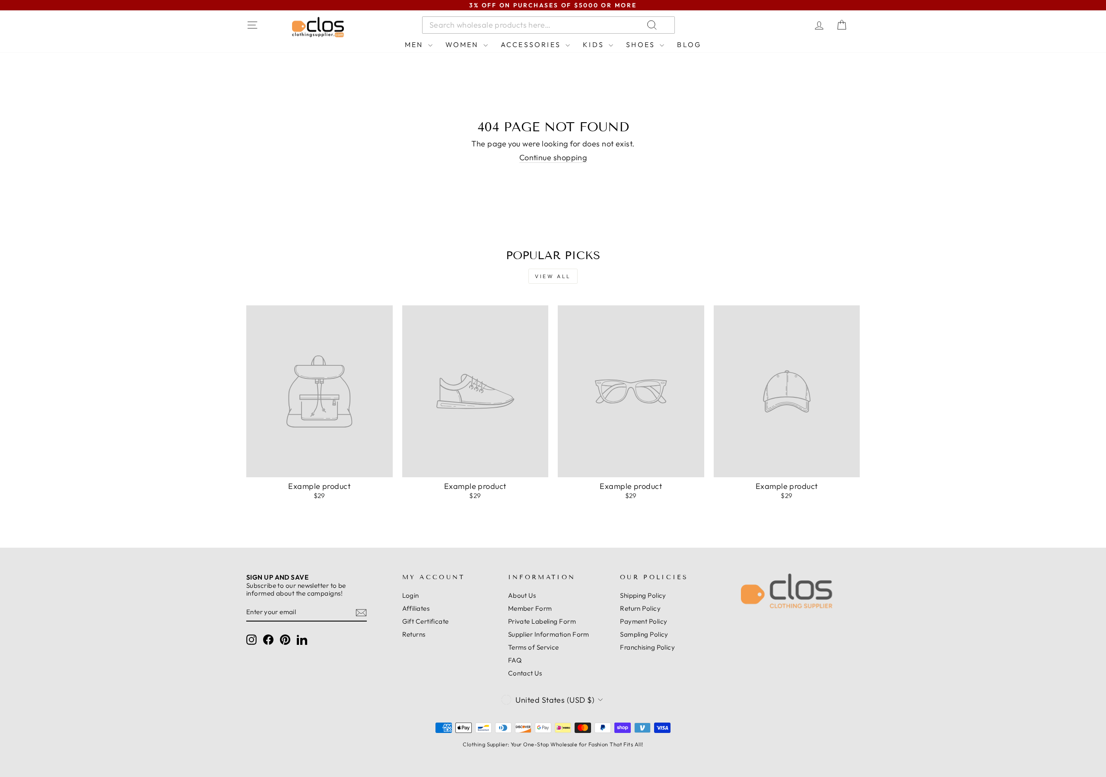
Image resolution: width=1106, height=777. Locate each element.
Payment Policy (643, 621)
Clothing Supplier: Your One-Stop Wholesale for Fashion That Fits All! (553, 744)
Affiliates (416, 608)
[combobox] (548, 25)
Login (410, 595)
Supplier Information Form (548, 634)
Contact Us (525, 673)
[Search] (755, 25)
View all (553, 276)
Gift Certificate (425, 621)
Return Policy (640, 608)
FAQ (514, 660)
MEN (415, 44)
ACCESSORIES (532, 44)
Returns (414, 634)
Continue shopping (553, 157)
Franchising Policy (647, 647)
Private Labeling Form (542, 621)
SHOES (642, 44)
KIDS (595, 44)
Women (463, 44)
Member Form (530, 608)
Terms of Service (533, 647)
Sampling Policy (644, 634)
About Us (522, 595)
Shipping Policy (643, 595)
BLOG (689, 44)
